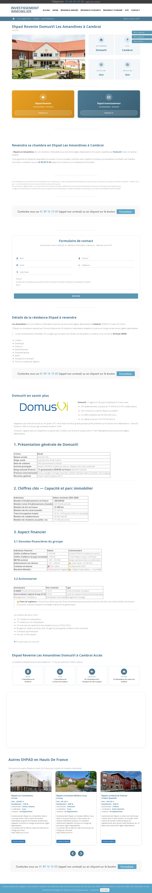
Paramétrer (94, 890)
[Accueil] (14, 18)
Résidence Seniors (69, 10)
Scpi (127, 10)
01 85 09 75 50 (44, 162)
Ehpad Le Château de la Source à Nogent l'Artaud (116, 796)
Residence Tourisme (112, 10)
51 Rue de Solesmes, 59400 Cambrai (67, 662)
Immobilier (25, 9)
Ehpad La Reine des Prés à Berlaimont (67, 796)
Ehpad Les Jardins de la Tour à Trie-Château (24, 796)
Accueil (46, 10)
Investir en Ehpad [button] (18, 841)
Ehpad (55, 10)
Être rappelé (139, 37)
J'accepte (104, 890)
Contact (135, 10)
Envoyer (76, 296)
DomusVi (117, 152)
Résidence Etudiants (91, 10)
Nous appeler (139, 32)
